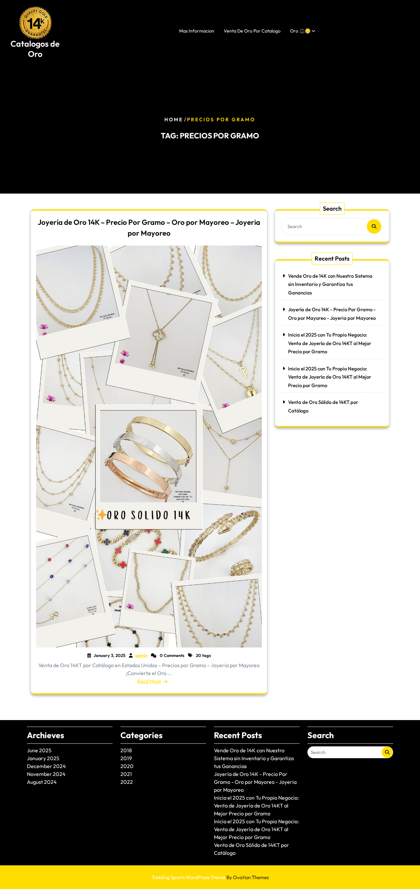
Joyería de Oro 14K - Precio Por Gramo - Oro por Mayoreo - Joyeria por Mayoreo (255, 782)
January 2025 (43, 758)
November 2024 (46, 774)
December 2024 (46, 766)
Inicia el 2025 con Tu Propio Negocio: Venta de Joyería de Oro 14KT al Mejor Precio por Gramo (329, 343)
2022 (126, 782)
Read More (149, 681)
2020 (127, 766)
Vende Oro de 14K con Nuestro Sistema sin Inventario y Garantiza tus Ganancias (330, 284)
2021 (126, 774)
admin (141, 655)
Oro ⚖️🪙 (300, 31)
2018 (126, 750)
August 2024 (42, 782)
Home (173, 119)
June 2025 (39, 750)
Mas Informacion (196, 31)
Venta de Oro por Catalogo (252, 31)
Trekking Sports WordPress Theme (210, 877)
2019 (126, 758)
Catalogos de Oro (35, 48)
